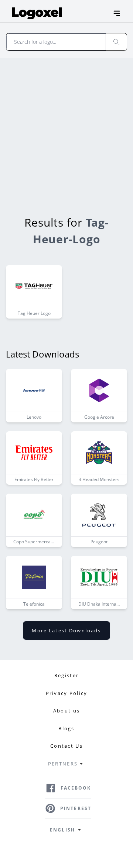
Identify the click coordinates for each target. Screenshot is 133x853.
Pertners (63, 763)
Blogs (66, 728)
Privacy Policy (67, 693)
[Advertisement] (66, 128)
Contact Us (66, 745)
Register (66, 675)
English (62, 830)
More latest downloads (66, 630)
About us (66, 710)
